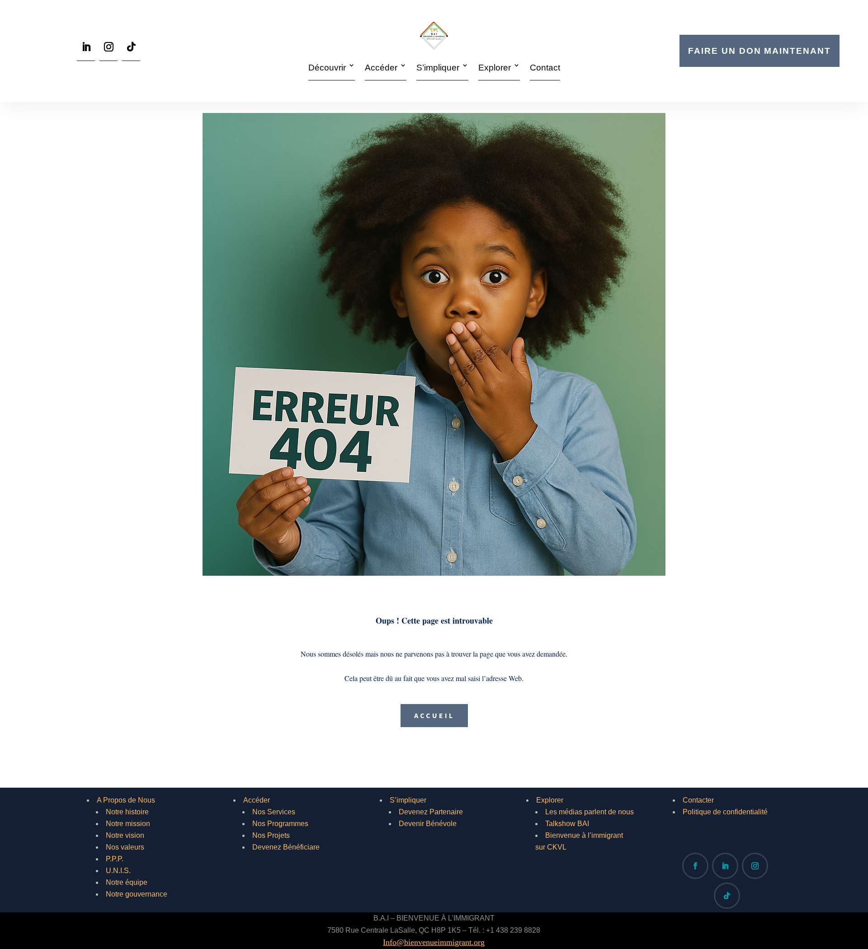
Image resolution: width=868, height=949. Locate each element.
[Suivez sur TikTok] (131, 49)
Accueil (434, 715)
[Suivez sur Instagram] (108, 49)
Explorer (494, 67)
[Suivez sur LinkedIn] (85, 49)
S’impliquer (437, 67)
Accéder (381, 67)
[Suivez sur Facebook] (695, 866)
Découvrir (327, 67)
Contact (545, 67)
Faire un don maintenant (759, 51)
